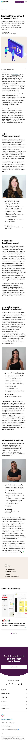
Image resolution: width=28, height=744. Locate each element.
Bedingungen (12, 722)
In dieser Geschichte (7, 69)
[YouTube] (18, 684)
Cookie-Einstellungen (6, 726)
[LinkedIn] (6, 684)
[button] (11, 633)
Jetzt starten (19, 2)
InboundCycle (15, 74)
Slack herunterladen (6, 719)
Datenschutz (4, 722)
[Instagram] (9, 684)
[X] (15, 684)
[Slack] (4, 2)
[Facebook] (12, 684)
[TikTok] (21, 684)
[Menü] (26, 2)
